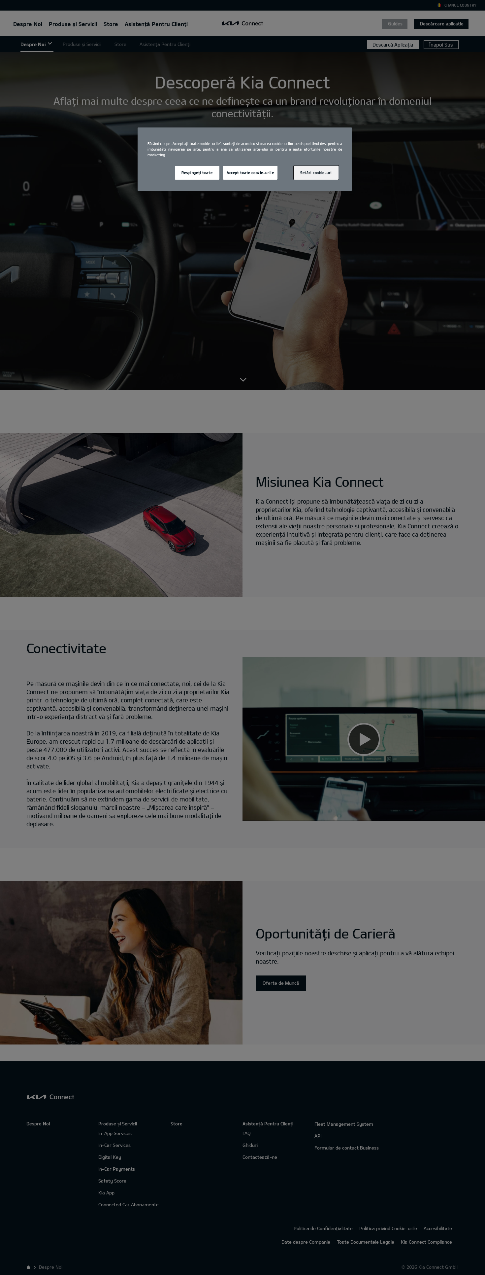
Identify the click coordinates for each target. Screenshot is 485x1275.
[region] (245, 159)
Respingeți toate (196, 172)
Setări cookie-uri (316, 172)
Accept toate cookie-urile (250, 172)
